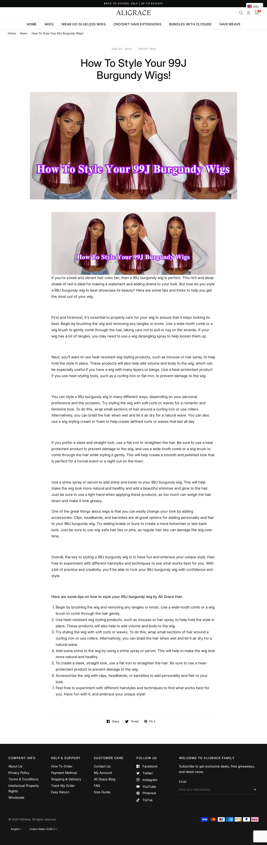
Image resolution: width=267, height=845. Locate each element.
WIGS (49, 24)
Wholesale (16, 797)
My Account (103, 773)
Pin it (152, 721)
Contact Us (102, 766)
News (24, 33)
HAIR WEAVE (230, 24)
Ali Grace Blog (104, 779)
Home (12, 33)
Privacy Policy (18, 773)
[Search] (241, 12)
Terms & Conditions (23, 779)
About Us (15, 766)
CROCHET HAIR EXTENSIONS (137, 24)
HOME (32, 24)
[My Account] (248, 12)
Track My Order (63, 786)
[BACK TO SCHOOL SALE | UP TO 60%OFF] (133, 4)
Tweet (135, 721)
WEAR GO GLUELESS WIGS (84, 24)
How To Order (62, 766)
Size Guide (102, 792)
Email (182, 781)
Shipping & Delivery (66, 779)
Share (115, 721)
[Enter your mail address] (255, 789)
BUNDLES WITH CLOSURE (190, 24)
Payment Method (64, 773)
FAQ (97, 786)
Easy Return (60, 792)
